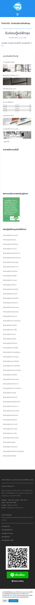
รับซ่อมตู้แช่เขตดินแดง (10, 343)
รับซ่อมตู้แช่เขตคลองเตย (11, 312)
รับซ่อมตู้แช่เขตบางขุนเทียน (11, 366)
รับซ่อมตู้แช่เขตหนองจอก (11, 438)
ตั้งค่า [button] (4, 601)
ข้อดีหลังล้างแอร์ (8, 116)
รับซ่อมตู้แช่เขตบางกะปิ (10, 424)
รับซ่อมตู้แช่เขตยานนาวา (10, 406)
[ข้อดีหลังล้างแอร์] (17, 121)
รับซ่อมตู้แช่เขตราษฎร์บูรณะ (11, 352)
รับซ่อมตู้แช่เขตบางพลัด (10, 348)
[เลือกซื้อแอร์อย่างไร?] (17, 95)
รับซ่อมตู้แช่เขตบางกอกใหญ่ (12, 388)
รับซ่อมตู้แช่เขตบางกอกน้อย (12, 370)
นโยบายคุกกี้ (13, 595)
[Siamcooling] (17, 6)
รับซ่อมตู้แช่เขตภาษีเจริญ (11, 361)
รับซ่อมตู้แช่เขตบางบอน (10, 235)
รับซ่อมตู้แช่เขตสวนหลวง (11, 307)
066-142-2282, (14, 500)
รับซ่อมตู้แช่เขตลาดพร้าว (11, 289)
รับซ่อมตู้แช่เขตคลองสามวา (11, 253)
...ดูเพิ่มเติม (6, 141)
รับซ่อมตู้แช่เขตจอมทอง (10, 303)
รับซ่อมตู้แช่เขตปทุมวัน (10, 420)
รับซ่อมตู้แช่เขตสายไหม (10, 271)
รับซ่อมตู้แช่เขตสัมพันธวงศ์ (11, 402)
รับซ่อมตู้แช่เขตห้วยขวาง (11, 384)
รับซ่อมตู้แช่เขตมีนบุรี (9, 456)
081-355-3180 (11, 503)
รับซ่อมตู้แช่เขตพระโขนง (10, 415)
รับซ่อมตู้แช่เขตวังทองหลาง (12, 258)
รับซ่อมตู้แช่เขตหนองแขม (11, 357)
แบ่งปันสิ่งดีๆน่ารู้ (10, 56)
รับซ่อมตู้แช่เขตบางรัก (10, 433)
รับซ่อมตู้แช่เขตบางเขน (10, 429)
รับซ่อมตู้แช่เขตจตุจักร (10, 325)
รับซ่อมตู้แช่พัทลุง (17, 33)
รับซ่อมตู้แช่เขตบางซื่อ (10, 330)
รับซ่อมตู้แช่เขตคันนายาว (11, 267)
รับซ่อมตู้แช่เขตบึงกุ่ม (9, 339)
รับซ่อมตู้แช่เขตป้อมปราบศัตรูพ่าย (13, 451)
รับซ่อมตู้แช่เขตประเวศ (10, 316)
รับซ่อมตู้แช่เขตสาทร (9, 334)
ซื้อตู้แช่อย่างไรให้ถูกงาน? (11, 75)
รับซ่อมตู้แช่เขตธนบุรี (9, 393)
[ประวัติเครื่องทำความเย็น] (17, 135)
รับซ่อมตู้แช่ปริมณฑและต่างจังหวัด (17, 28)
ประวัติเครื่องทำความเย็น (10, 129)
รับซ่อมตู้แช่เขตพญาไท (10, 397)
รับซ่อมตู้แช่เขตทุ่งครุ (9, 240)
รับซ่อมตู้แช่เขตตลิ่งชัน (10, 375)
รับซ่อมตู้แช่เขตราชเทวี (10, 294)
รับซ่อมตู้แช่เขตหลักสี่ (9, 276)
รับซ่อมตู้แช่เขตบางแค (10, 280)
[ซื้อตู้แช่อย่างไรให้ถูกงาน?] (17, 81)
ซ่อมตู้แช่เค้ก (5, 526)
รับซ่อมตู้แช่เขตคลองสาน (11, 379)
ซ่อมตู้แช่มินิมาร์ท (7, 530)
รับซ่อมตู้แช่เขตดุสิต (9, 442)
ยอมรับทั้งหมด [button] (13, 601)
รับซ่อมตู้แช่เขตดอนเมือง (11, 298)
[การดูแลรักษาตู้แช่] (17, 68)
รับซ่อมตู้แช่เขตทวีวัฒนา (10, 244)
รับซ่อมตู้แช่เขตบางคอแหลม (12, 321)
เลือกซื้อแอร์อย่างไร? (9, 89)
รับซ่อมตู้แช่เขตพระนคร (10, 447)
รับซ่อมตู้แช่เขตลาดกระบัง (11, 411)
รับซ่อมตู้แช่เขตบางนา (10, 249)
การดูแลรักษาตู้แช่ (8, 62)
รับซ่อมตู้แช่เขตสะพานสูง (10, 262)
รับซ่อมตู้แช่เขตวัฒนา (10, 285)
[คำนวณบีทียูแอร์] (17, 108)
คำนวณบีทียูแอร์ (8, 102)
